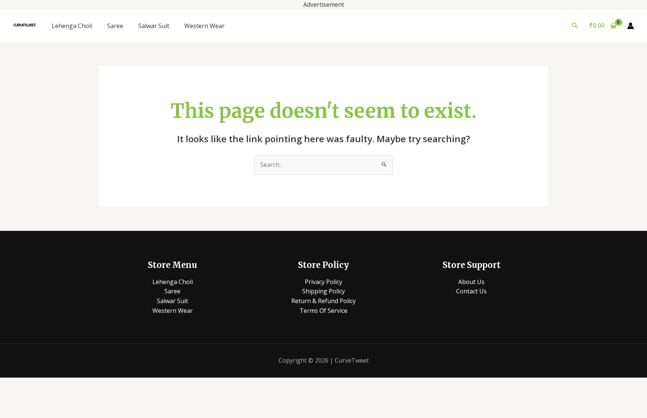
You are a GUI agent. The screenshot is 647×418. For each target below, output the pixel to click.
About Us (471, 282)
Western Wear (204, 26)
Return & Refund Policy (323, 301)
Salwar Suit (153, 26)
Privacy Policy (323, 282)
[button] (575, 26)
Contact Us (471, 291)
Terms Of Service (323, 310)
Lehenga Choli (72, 26)
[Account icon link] (630, 25)
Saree (115, 26)
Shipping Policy (323, 291)
